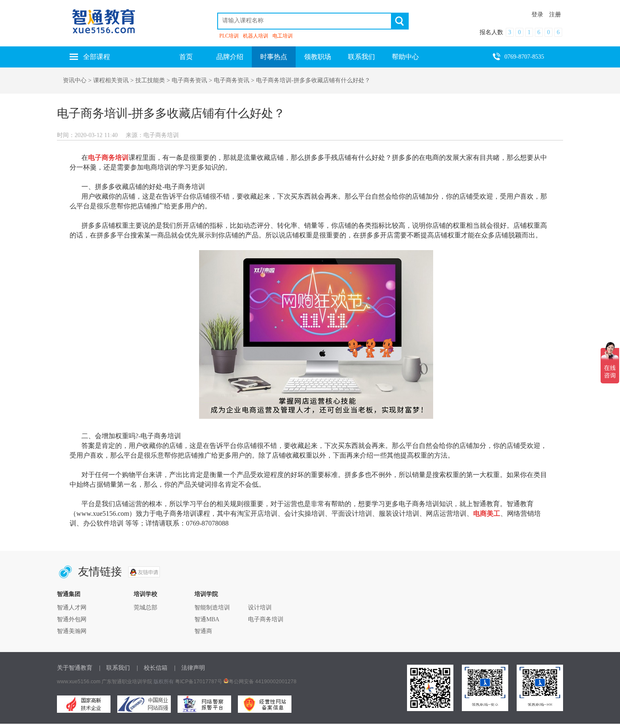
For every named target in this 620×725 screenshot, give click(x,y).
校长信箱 (155, 668)
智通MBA (206, 619)
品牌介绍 (229, 56)
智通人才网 (71, 607)
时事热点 (273, 56)
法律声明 (193, 668)
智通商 (203, 631)
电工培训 (282, 36)
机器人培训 (255, 36)
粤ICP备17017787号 (198, 682)
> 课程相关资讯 (108, 80)
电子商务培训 (265, 619)
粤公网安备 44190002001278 (263, 682)
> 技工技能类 (147, 80)
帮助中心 (405, 56)
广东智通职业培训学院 (127, 682)
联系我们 (361, 56)
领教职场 (317, 56)
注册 (555, 14)
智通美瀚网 (71, 631)
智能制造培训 (212, 607)
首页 (186, 56)
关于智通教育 (74, 668)
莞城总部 (145, 607)
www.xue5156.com (78, 682)
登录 (537, 14)
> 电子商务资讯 (186, 80)
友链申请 (144, 571)
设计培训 (260, 607)
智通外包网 (71, 619)
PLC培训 (229, 36)
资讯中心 (74, 80)
